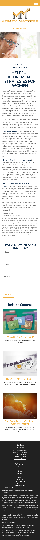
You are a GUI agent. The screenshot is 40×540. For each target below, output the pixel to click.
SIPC (28, 527)
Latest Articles (20, 481)
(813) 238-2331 (21, 29)
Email (7, 264)
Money (20, 477)
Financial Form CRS (9, 487)
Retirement (20, 467)
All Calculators (20, 485)
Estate (20, 471)
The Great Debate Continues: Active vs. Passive (20, 422)
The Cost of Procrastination (20, 379)
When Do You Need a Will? (20, 337)
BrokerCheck (5, 492)
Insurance (20, 473)
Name (7, 252)
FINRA (23, 527)
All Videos (20, 483)
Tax (20, 475)
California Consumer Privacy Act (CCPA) (16, 515)
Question (6, 276)
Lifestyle (20, 479)
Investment (20, 469)
